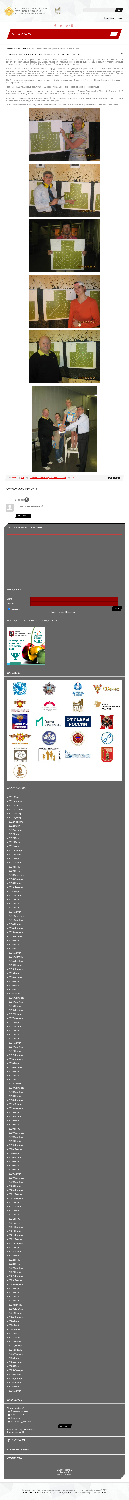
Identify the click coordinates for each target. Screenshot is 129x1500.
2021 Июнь (14, 1214)
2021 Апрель (15, 1206)
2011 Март (14, 797)
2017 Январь (15, 1014)
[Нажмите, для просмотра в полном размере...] (64, 160)
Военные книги (18, 1415)
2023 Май (14, 1292)
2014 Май (14, 899)
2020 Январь (15, 1149)
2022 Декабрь (16, 1276)
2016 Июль (14, 989)
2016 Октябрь (16, 1002)
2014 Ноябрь (15, 924)
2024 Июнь (14, 1329)
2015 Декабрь (16, 961)
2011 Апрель (15, 801)
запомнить (15, 609)
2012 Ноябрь (15, 854)
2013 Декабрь (16, 887)
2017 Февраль (16, 1018)
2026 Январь (15, 1382)
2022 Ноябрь (15, 1272)
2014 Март (14, 891)
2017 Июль (14, 1038)
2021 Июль (14, 1219)
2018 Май (14, 1071)
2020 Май (14, 1161)
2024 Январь (15, 1313)
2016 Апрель (15, 977)
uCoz (103, 1492)
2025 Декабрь (16, 1378)
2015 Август (15, 952)
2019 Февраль (16, 1108)
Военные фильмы (19, 1411)
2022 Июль (14, 1264)
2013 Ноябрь (15, 883)
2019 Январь (15, 1104)
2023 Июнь (14, 1296)
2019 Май (14, 1120)
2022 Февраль (16, 1243)
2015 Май (14, 940)
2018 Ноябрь (15, 1096)
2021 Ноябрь (15, 1231)
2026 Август (15, 1390)
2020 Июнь (14, 1165)
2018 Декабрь (16, 1100)
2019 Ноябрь (15, 1141)
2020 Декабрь (16, 1190)
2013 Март (14, 858)
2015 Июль (14, 948)
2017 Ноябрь (15, 1051)
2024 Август (15, 1337)
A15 (22, 478)
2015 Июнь (14, 944)
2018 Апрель (15, 1067)
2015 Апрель (15, 936)
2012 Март (14, 826)
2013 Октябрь (16, 879)
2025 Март (14, 1358)
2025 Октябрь (16, 1370)
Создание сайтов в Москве (36, 1492)
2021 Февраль (16, 1198)
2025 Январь (15, 1350)
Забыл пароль (57, 612)
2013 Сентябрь (16, 875)
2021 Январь (15, 1194)
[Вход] (26, 499)
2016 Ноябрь (15, 1006)
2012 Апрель (15, 830)
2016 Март (14, 973)
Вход (120, 18)
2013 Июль (14, 871)
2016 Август (15, 993)
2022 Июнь (14, 1259)
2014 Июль (14, 907)
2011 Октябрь (16, 813)
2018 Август (15, 1083)
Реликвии (15, 1418)
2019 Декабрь (16, 1145)
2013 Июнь (14, 866)
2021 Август (15, 1223)
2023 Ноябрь (15, 1305)
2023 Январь (15, 1280)
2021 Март (14, 1202)
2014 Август (15, 912)
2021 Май (14, 1210)
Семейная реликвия (19, 1449)
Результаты (12, 1430)
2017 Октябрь (16, 1047)
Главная (9, 48)
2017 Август (15, 1043)
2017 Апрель (15, 1026)
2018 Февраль (16, 1059)
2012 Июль (14, 842)
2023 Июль (14, 1300)
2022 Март (14, 1247)
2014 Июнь (14, 903)
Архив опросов (27, 1430)
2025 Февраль (16, 1354)
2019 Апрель (15, 1116)
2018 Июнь (14, 1075)
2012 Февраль (16, 821)
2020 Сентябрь (16, 1178)
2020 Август (15, 1174)
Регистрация (110, 18)
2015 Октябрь (16, 957)
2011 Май (14, 805)
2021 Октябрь (16, 1227)
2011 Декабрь (16, 817)
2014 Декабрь (16, 928)
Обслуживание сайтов (68, 1492)
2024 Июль (14, 1333)
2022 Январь (15, 1239)
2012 (18, 48)
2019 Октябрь (16, 1137)
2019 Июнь (14, 1124)
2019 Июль (14, 1128)
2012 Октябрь (16, 850)
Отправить (23, 516)
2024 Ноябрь (15, 1341)
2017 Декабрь (16, 1055)
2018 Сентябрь (16, 1088)
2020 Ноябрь (15, 1186)
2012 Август (15, 846)
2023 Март (14, 1288)
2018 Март (14, 1063)
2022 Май (14, 1255)
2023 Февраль (16, 1284)
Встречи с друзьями (21, 1421)
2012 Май (14, 834)
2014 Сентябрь (16, 916)
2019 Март (14, 1112)
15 (30, 48)
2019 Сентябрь (16, 1133)
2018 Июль (14, 1079)
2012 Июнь (14, 838)
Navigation (21, 34)
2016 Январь (15, 965)
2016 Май (14, 981)
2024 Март (14, 1321)
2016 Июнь (14, 985)
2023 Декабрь (16, 1309)
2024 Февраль (16, 1317)
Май (24, 48)
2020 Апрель (15, 1157)
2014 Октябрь (16, 920)
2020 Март (14, 1153)
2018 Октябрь (16, 1092)
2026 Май (14, 1386)
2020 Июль (14, 1169)
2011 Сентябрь (16, 809)
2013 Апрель (15, 862)
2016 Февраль (16, 969)
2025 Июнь (14, 1366)
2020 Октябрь (16, 1182)
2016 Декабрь (16, 1010)
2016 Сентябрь (16, 997)
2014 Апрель (15, 895)
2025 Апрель (15, 1362)
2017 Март (14, 1022)
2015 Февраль (16, 932)
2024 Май (14, 1325)
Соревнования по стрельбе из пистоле (48, 478)
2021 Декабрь (16, 1235)
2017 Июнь (14, 1034)
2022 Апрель (15, 1251)
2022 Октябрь (16, 1268)
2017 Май (14, 1030)
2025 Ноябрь (15, 1374)
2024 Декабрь (16, 1345)
